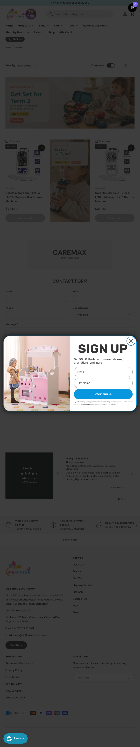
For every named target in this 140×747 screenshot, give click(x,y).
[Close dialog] (131, 341)
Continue (103, 394)
